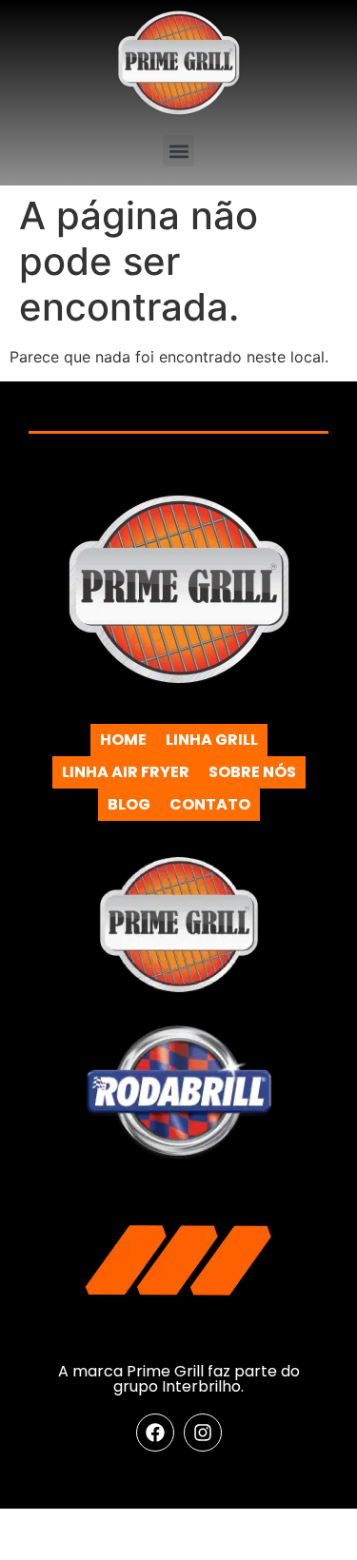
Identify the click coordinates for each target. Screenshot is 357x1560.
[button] (178, 150)
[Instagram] (203, 1433)
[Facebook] (155, 1433)
